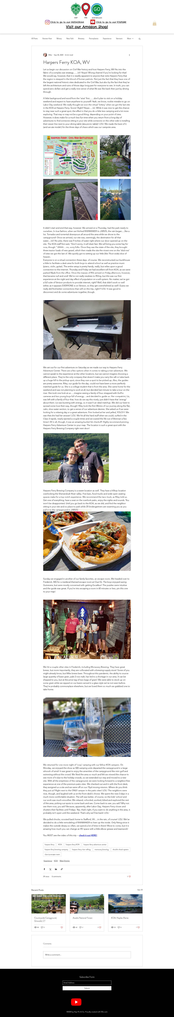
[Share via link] (62, 869)
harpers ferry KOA (73, 844)
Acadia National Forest (82, 917)
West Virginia (64, 861)
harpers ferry (49, 844)
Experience (107, 38)
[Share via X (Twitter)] (50, 869)
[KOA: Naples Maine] (125, 903)
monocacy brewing (102, 849)
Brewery (81, 38)
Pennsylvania (93, 38)
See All (140, 890)
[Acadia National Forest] (87, 903)
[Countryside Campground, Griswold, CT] (48, 903)
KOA (60, 844)
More (129, 38)
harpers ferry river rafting (81, 849)
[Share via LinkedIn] (56, 869)
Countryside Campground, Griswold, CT (45, 919)
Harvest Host (47, 38)
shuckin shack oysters (121, 849)
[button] (154, 23)
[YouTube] (92, 22)
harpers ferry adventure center (95, 844)
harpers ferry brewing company (56, 849)
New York (70, 38)
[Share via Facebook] (44, 869)
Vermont (119, 38)
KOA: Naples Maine (119, 917)
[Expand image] (70, 156)
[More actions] (129, 54)
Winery (59, 38)
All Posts (34, 38)
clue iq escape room (52, 854)
